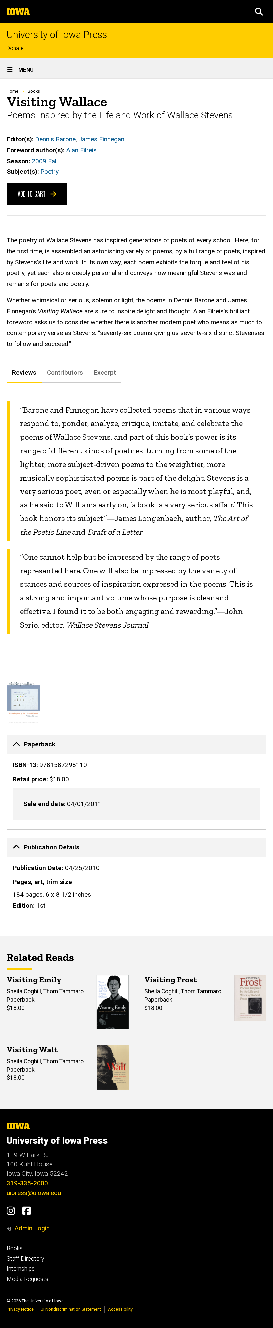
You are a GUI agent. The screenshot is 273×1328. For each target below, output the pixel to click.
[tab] (136, 744)
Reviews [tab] (24, 372)
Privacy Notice (20, 1309)
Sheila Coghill (24, 991)
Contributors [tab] (65, 372)
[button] (259, 11)
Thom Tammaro (63, 991)
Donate (15, 48)
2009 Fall (45, 161)
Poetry (49, 171)
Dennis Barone (55, 139)
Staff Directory (25, 1258)
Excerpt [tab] (105, 372)
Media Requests (27, 1279)
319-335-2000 (27, 1183)
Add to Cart (32, 193)
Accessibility (120, 1309)
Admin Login (32, 1228)
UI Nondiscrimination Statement (71, 1309)
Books (34, 91)
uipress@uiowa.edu (34, 1193)
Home (12, 91)
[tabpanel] (136, 517)
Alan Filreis (81, 150)
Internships (21, 1268)
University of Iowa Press (57, 35)
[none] (136, 782)
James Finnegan (101, 139)
